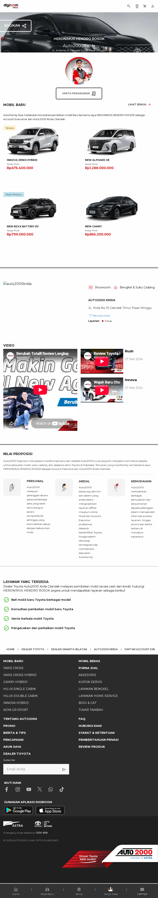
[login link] (153, 6)
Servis (79, 894)
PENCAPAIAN (13, 740)
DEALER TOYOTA (17, 754)
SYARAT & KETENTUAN (97, 733)
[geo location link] (137, 6)
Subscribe (9, 759)
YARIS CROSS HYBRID (20, 675)
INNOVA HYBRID (16, 703)
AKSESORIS (87, 675)
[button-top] (150, 883)
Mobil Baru (47, 894)
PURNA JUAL (88, 668)
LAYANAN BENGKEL (94, 689)
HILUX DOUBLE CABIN (20, 696)
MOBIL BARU (13, 661)
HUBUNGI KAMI (90, 726)
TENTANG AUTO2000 (20, 719)
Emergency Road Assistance (25, 832)
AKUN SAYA (12, 747)
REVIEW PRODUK (92, 747)
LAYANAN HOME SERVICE (98, 696)
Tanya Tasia (111, 894)
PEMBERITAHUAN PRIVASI (98, 740)
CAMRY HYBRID (15, 682)
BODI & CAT (87, 703)
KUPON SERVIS (90, 682)
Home (15, 894)
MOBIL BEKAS (89, 661)
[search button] (129, 6)
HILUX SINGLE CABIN (19, 689)
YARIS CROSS (13, 668)
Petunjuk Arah (101, 315)
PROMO (9, 726)
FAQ (82, 719)
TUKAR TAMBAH (91, 710)
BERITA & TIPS (14, 733)
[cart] (144, 6)
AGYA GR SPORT (15, 710)
